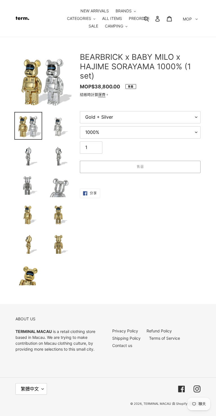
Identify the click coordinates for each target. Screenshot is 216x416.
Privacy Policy (125, 330)
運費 (101, 94)
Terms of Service (164, 338)
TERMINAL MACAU (157, 404)
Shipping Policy (126, 338)
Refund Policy (159, 330)
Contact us (122, 345)
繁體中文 (30, 389)
